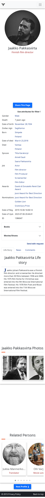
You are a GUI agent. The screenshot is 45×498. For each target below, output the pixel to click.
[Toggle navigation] (40, 4)
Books (7, 226)
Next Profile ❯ (22, 486)
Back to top (38, 494)
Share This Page (22, 105)
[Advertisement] (22, 78)
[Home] (3, 4)
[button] (15, 480)
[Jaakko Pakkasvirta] (23, 28)
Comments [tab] (30, 250)
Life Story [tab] (7, 250)
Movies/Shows (11, 235)
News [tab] (18, 250)
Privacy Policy (14, 494)
